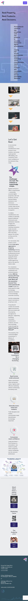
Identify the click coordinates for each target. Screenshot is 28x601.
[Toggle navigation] (25, 2)
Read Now (14, 505)
